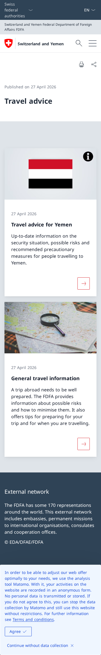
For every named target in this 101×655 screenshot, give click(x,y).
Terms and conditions (33, 619)
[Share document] (94, 64)
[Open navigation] (92, 43)
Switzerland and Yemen (41, 43)
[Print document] (81, 64)
